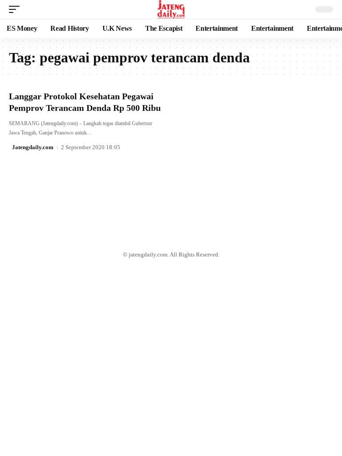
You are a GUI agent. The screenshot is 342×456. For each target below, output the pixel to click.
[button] (16, 9)
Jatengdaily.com (32, 147)
